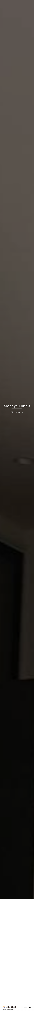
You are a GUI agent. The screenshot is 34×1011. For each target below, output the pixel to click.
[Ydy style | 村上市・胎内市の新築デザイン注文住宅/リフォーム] (10, 1007)
